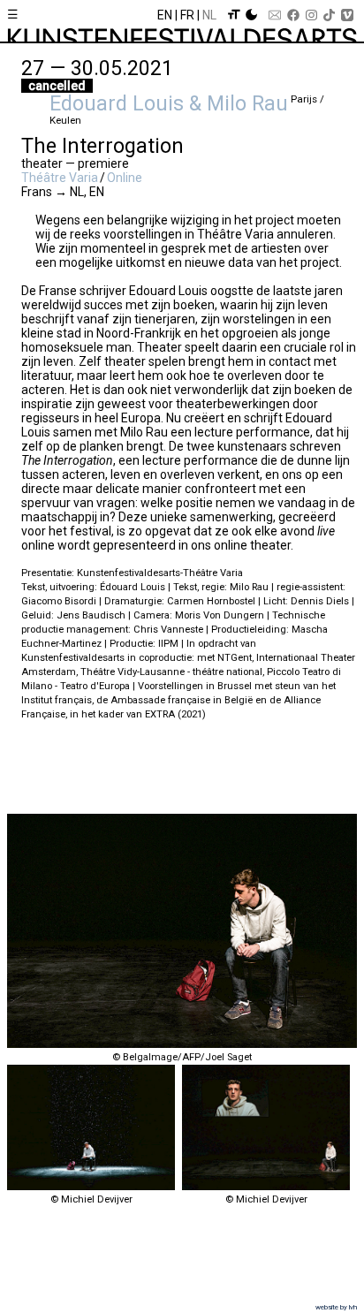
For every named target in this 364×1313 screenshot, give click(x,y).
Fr (187, 15)
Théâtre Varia (59, 178)
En (164, 15)
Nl (209, 15)
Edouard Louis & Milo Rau (168, 103)
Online (124, 178)
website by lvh (336, 1307)
